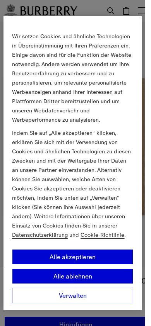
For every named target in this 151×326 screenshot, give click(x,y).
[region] (72, 163)
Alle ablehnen (72, 276)
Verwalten (73, 295)
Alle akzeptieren (73, 256)
